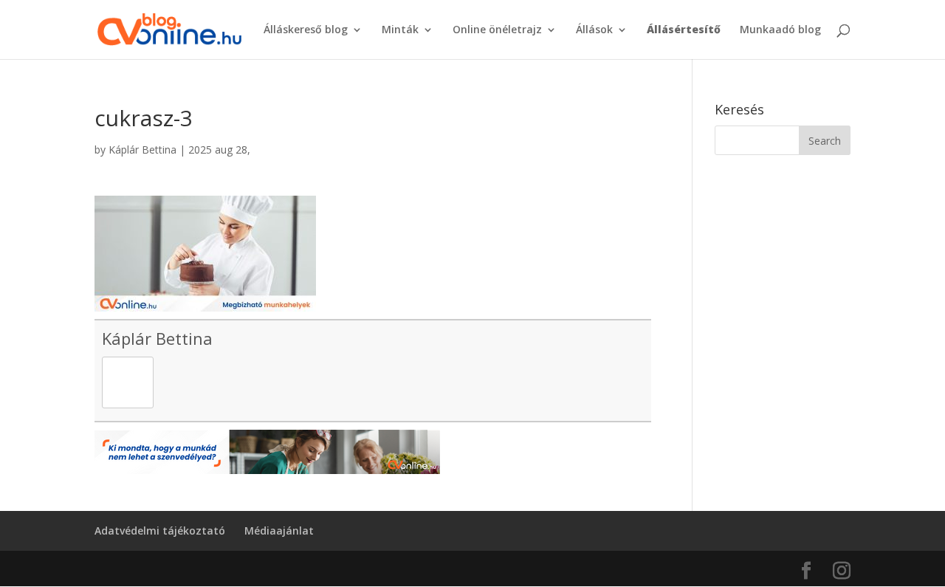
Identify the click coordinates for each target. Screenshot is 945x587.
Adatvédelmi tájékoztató (159, 531)
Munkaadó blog (780, 30)
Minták (400, 30)
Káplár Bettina (142, 150)
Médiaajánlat (279, 531)
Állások (594, 30)
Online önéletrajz (497, 30)
